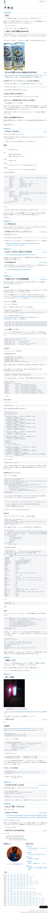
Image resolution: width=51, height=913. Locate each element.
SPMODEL (6, 282)
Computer (41, 231)
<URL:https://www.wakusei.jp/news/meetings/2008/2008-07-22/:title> (26, 711)
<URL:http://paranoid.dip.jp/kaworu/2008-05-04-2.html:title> (21, 254)
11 (27, 879)
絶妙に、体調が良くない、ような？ (37, 863)
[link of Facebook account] (19, 863)
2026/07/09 (29, 861)
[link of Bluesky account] (16, 863)
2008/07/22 (7, 674)
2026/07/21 (29, 857)
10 (30, 876)
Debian (45, 72)
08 (27, 875)
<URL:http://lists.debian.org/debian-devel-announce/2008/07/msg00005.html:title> (26, 815)
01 (8, 875)
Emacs (45, 231)
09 (27, 876)
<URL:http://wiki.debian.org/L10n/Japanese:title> (18, 269)
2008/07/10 (7, 128)
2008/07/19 (7, 276)
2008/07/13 (7, 249)
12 (33, 876)
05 (18, 875)
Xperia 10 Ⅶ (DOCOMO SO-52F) (37, 854)
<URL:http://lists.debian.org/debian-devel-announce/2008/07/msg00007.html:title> (26, 817)
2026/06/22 (29, 866)
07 (24, 875)
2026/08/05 (29, 852)
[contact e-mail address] (6, 863)
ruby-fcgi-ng (44, 912)
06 (21, 875)
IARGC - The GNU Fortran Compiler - (18, 839)
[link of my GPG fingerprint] (9, 863)
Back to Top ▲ (43, 907)
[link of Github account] (21, 863)
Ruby (28, 912)
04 (15, 876)
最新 (5, 3)
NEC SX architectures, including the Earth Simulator (27, 296)
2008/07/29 (7, 803)
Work (46, 279)
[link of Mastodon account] (14, 863)
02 (11, 875)
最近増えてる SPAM (34, 858)
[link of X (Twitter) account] (11, 863)
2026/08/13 (29, 846)
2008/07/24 (7, 782)
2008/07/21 (7, 657)
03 (15, 875)
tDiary (37, 910)
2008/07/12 (7, 221)
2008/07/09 (7, 12)
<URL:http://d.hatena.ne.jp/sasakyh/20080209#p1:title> (20, 728)
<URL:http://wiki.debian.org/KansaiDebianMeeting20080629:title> (20, 75)
